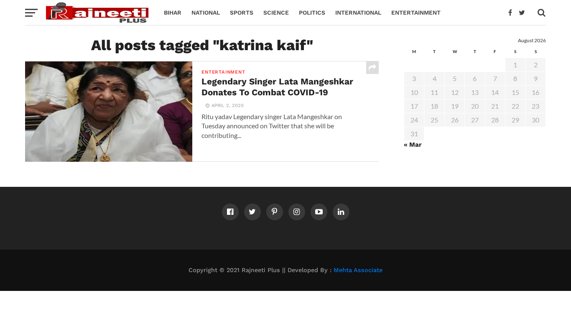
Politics (312, 12)
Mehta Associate (358, 270)
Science (276, 12)
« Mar (413, 144)
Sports (241, 12)
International (358, 12)
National (205, 12)
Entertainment (416, 12)
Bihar (172, 12)
